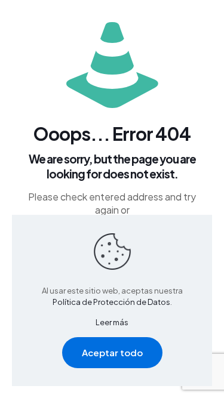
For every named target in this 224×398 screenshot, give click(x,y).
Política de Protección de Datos (111, 302)
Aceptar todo (112, 352)
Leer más (112, 322)
